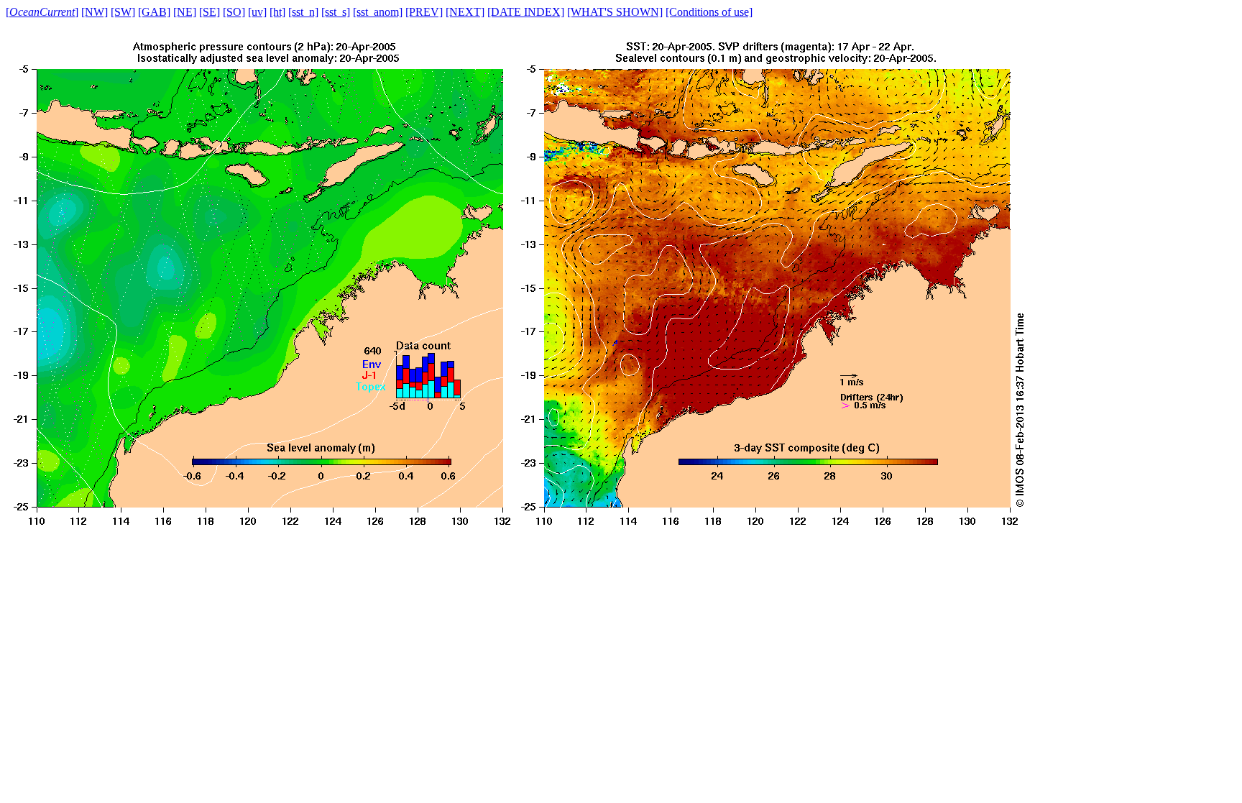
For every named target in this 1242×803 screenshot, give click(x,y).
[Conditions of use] (709, 12)
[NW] (94, 12)
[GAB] (154, 12)
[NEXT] (465, 12)
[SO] (234, 12)
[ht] (277, 12)
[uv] (257, 12)
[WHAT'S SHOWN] (615, 12)
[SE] (209, 12)
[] (42, 12)
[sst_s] (335, 12)
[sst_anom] (377, 12)
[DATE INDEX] (525, 12)
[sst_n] (303, 12)
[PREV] (424, 12)
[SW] (123, 12)
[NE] (184, 12)
